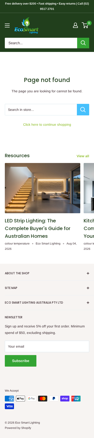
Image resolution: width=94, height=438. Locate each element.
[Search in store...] (83, 109)
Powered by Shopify (18, 428)
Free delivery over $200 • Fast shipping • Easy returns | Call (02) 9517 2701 (47, 6)
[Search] (83, 43)
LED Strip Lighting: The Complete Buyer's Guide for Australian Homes (37, 228)
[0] (85, 25)
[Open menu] (7, 25)
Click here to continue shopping (47, 124)
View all (83, 156)
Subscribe (20, 361)
